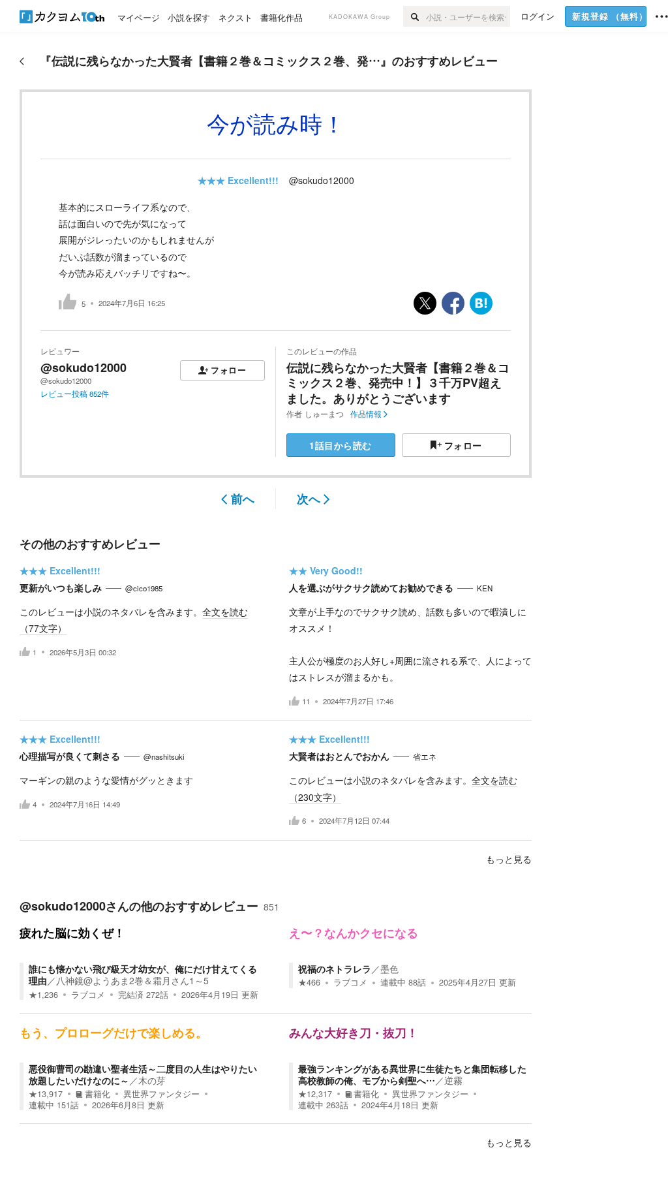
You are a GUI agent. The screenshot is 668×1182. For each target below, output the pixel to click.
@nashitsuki (164, 756)
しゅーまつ (324, 414)
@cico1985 (143, 588)
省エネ (424, 756)
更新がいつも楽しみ (61, 587)
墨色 (389, 968)
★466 (309, 982)
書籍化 (97, 1094)
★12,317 (315, 1094)
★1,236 (43, 994)
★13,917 (46, 1094)
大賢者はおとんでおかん (339, 755)
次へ (308, 498)
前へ (242, 498)
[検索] (414, 16)
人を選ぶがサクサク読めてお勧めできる (371, 587)
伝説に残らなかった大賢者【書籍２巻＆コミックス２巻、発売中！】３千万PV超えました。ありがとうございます (397, 383)
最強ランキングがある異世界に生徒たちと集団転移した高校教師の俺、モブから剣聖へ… (412, 1074)
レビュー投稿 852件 (74, 393)
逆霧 (453, 1080)
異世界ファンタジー (161, 1094)
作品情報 (366, 414)
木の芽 (152, 1080)
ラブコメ (88, 995)
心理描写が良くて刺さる (70, 755)
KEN (485, 588)
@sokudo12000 (321, 180)
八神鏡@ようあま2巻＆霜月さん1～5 (132, 980)
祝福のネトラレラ (334, 968)
